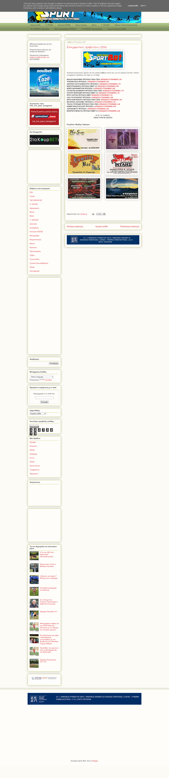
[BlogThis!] (99, 214)
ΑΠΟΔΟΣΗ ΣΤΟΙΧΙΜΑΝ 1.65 (111, 79)
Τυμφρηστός (34, 470)
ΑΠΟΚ (32, 450)
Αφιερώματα (34, 208)
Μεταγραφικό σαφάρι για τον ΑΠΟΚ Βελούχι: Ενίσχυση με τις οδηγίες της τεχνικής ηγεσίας (49, 626)
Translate (48, 380)
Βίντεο (32, 212)
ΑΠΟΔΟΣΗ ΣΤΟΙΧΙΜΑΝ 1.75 (110, 84)
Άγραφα (33, 442)
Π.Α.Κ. (32, 458)
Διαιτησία (33, 224)
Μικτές (94, 25)
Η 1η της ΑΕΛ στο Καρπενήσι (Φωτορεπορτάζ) (47, 554)
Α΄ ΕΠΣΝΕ (49, 25)
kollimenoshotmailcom (39, 57)
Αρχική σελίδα (35, 25)
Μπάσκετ (33, 247)
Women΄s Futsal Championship (126, 25)
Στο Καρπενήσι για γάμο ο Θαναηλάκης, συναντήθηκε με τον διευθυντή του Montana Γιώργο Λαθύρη (49, 639)
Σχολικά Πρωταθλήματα (39, 263)
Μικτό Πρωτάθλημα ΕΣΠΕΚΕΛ (65, 29)
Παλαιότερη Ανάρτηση (129, 226)
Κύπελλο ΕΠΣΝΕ (64, 25)
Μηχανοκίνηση (35, 240)
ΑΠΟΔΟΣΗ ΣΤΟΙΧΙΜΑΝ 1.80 (104, 88)
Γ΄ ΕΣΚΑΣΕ (105, 25)
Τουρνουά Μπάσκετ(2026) (116, 29)
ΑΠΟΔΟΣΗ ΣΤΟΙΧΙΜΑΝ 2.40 (105, 106)
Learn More (133, 6)
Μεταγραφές (34, 236)
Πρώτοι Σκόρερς (81, 25)
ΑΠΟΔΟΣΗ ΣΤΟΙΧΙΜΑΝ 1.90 (98, 82)
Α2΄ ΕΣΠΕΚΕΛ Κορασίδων (39, 29)
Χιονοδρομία (34, 271)
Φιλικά (32, 267)
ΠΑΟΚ (32, 462)
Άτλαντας (33, 446)
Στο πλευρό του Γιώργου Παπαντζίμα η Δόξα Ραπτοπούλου (49, 602)
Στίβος (32, 255)
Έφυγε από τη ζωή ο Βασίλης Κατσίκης (48, 565)
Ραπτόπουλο (35, 466)
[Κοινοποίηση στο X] (102, 214)
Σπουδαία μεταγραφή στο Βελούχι (48, 589)
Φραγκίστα (34, 474)
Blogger (95, 761)
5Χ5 (31, 192)
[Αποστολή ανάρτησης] (93, 214)
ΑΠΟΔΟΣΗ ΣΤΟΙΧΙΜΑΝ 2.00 (108, 86)
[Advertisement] (45, 166)
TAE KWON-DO (36, 200)
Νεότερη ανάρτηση (75, 226)
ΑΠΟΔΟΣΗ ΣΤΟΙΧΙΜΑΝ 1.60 (111, 100)
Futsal (32, 196)
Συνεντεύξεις (34, 259)
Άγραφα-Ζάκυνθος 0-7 (48, 612)
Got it (143, 6)
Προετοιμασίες (35, 251)
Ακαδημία (33, 454)
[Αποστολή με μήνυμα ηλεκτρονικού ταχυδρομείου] (97, 214)
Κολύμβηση (34, 228)
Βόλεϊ (32, 216)
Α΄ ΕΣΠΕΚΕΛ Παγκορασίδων (91, 29)
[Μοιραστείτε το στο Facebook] (104, 214)
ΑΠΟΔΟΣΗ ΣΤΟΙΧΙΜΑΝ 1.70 (113, 91)
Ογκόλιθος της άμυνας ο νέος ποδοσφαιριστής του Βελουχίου (49, 650)
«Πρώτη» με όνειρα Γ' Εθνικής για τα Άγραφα (48, 577)
